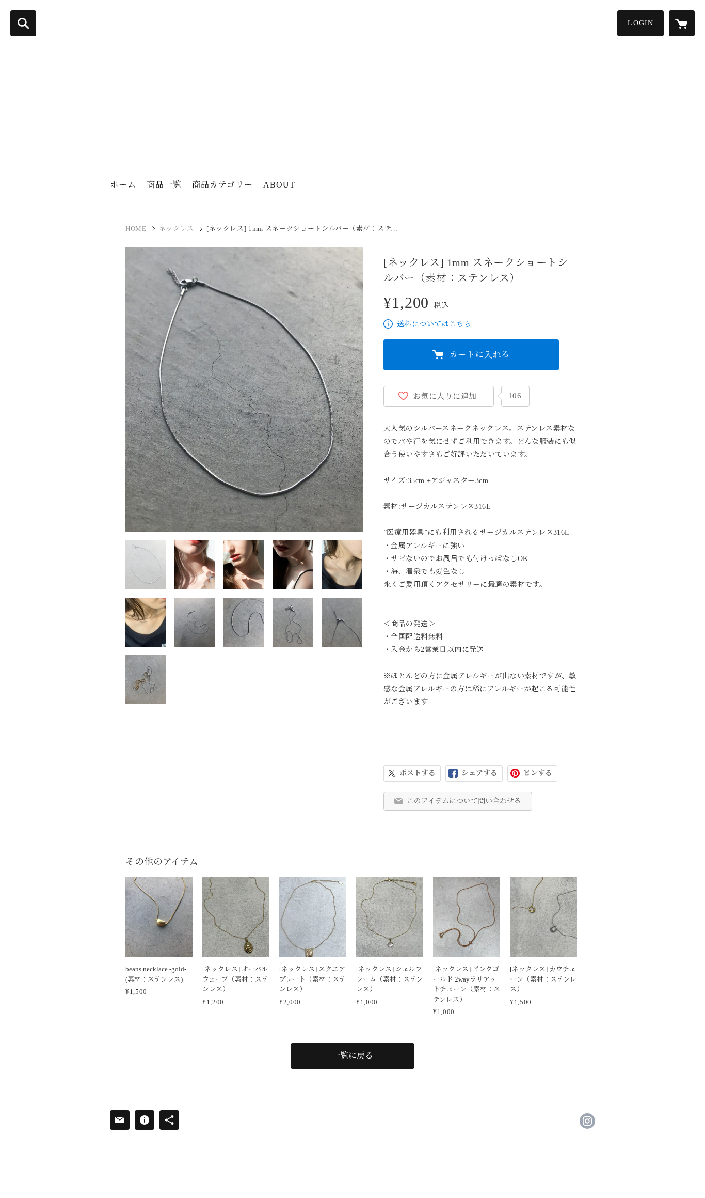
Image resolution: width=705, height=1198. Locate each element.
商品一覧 (164, 184)
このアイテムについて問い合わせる (464, 801)
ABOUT (279, 184)
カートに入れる (480, 354)
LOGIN (640, 23)
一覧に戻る (352, 1055)
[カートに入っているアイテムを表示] (682, 23)
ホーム (123, 184)
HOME (136, 228)
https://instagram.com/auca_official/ (587, 1121)
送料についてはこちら (434, 324)
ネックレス (176, 228)
